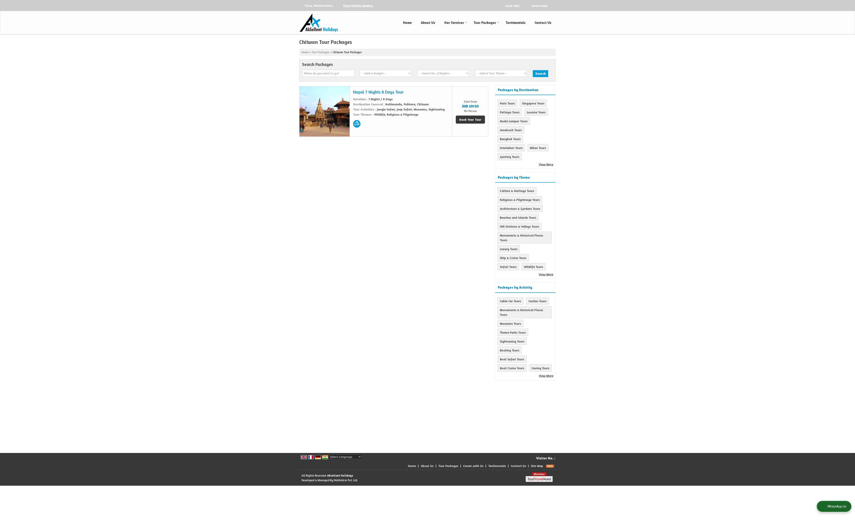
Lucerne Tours (536, 112)
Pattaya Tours (509, 112)
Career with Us (473, 466)
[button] (358, 5)
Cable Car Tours (510, 301)
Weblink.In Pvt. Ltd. (346, 480)
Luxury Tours (508, 249)
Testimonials (515, 22)
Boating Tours (509, 350)
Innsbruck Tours (511, 130)
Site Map (537, 466)
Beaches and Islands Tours (518, 217)
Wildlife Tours (533, 267)
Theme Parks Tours (513, 332)
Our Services (454, 22)
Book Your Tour (470, 119)
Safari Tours (508, 267)
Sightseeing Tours (512, 341)
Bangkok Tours (510, 139)
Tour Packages (485, 22)
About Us (428, 22)
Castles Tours (537, 301)
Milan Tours (538, 148)
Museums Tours (510, 323)
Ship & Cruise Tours (513, 258)
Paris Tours (507, 103)
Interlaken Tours (511, 148)
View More (546, 164)
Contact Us (543, 22)
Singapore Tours (533, 103)
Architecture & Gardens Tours (520, 208)
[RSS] (550, 466)
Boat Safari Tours (512, 359)
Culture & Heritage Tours (517, 191)
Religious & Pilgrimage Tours (520, 200)
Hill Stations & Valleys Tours (519, 226)
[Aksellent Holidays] (318, 22)
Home (407, 22)
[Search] (553, 5)
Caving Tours (540, 368)
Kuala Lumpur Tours (513, 121)
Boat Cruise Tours (512, 368)
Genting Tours (509, 157)
